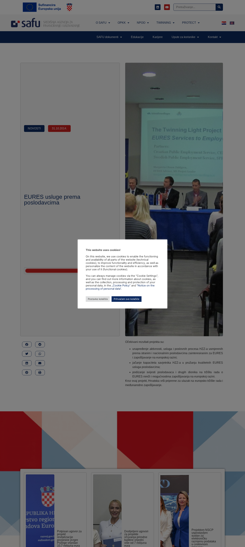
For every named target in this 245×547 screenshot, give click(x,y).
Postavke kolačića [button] (98, 299)
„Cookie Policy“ (121, 285)
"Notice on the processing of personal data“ (120, 287)
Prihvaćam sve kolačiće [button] (126, 299)
